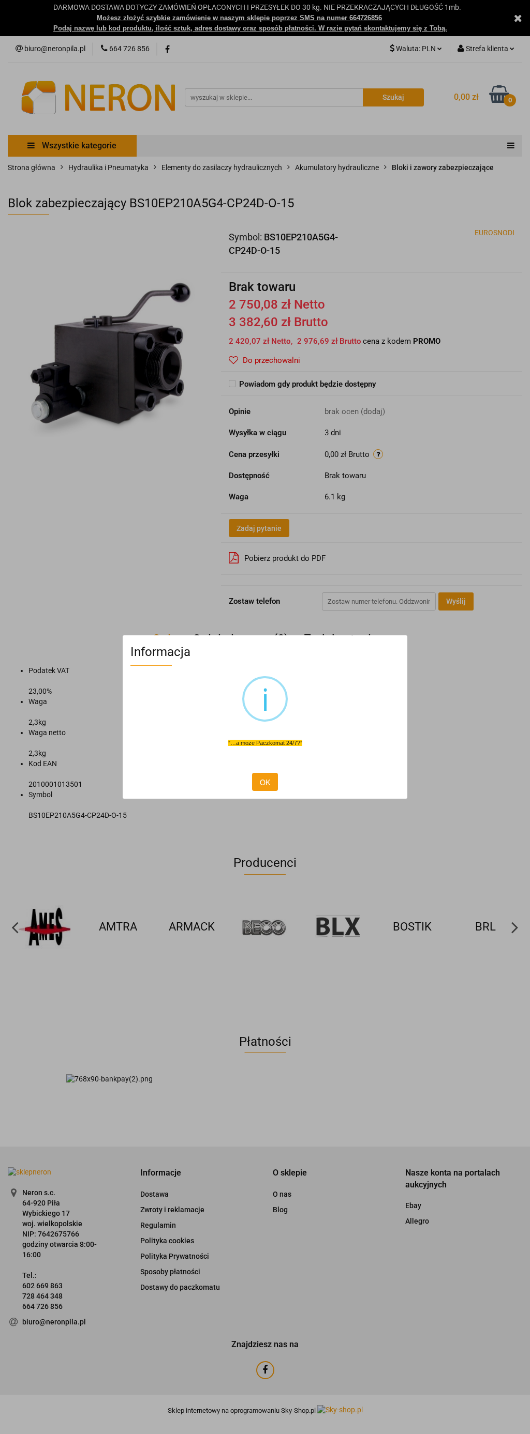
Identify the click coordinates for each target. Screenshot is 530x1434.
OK (265, 782)
